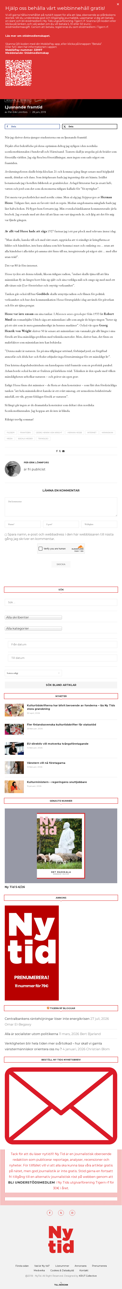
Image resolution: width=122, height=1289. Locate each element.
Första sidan (22, 1265)
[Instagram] (72, 1213)
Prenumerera (99, 1265)
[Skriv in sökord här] (61, 602)
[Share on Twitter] (60, 451)
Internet (91, 432)
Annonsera (80, 1265)
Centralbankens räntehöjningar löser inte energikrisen (47, 1019)
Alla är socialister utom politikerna (31, 1034)
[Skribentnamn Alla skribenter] (61, 617)
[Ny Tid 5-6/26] (61, 845)
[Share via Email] (63, 451)
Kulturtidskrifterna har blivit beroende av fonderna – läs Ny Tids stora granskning (71, 707)
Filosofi (11, 432)
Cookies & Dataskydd (62, 1270)
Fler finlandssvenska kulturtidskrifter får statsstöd (61, 724)
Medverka (39, 1270)
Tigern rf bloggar (62, 1008)
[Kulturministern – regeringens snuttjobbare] (14, 786)
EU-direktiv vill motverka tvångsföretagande (58, 743)
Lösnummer (62, 1265)
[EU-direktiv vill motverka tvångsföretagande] (14, 748)
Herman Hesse (75, 432)
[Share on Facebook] (57, 451)
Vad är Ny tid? (42, 1265)
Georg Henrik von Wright (49, 432)
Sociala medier (25, 438)
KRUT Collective (88, 1275)
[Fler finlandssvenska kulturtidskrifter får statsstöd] (14, 729)
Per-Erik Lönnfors (17, 112)
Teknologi (43, 438)
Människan (107, 432)
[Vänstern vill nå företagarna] (14, 767)
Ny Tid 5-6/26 (15, 887)
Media (10, 438)
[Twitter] (61, 1213)
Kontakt (83, 1270)
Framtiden (25, 432)
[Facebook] (50, 1213)
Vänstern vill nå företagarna (46, 762)
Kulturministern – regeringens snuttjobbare (57, 782)
